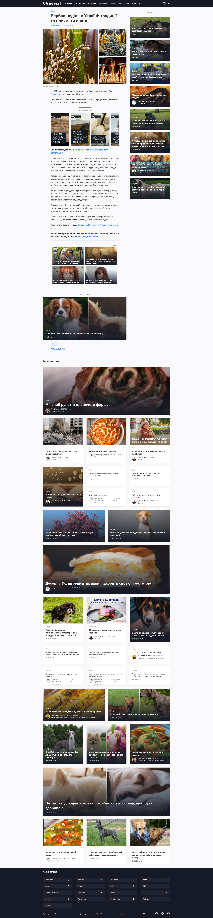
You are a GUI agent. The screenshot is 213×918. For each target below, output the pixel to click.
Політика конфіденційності (121, 914)
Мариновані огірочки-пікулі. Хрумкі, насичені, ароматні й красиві (106, 675)
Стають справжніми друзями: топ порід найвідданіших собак (104, 653)
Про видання (47, 914)
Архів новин (59, 914)
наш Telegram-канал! (87, 236)
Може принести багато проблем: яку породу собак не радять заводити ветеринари (149, 675)
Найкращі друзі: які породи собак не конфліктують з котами (146, 474)
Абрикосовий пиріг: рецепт (102, 451)
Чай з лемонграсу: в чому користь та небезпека (146, 496)
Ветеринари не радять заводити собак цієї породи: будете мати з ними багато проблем (62, 653)
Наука (112, 3)
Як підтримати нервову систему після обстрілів (61, 452)
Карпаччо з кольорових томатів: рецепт (62, 853)
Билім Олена (55, 25)
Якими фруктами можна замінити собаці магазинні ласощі (104, 474)
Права (107, 914)
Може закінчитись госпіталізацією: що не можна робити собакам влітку (149, 855)
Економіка (68, 3)
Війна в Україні (123, 3)
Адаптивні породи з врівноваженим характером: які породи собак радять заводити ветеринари (61, 633)
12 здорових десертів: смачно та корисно (105, 631)
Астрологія (92, 3)
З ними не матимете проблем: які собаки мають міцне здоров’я (105, 853)
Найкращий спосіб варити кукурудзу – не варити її (61, 675)
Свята (53, 11)
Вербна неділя (57, 94)
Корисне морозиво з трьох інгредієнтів (146, 652)
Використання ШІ (139, 914)
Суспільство (80, 3)
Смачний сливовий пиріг (98, 495)
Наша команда (71, 914)
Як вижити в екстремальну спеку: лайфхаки (148, 452)
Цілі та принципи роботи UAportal (91, 914)
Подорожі (103, 3)
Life (64, 349)
